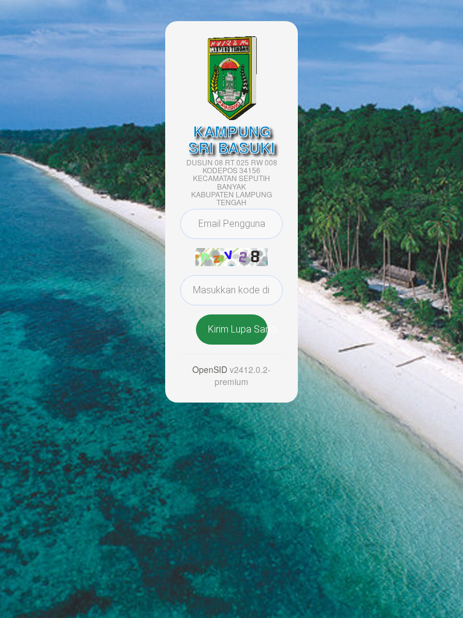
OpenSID (209, 369)
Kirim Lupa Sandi (238, 329)
